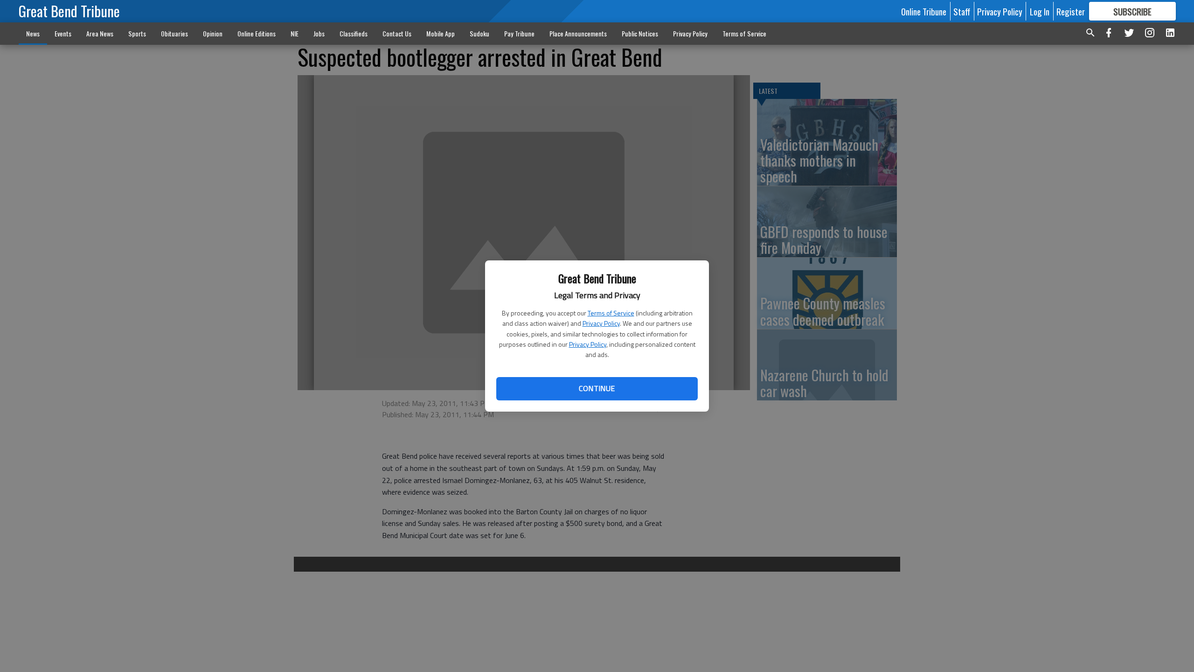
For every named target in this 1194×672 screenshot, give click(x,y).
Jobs (319, 33)
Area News (99, 33)
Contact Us (396, 33)
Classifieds (354, 33)
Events (63, 33)
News (33, 33)
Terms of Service (611, 313)
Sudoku (479, 33)
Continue (597, 388)
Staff (961, 11)
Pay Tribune (519, 33)
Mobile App (440, 33)
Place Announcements (578, 33)
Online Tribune (923, 11)
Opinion (212, 33)
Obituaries (174, 33)
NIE (294, 33)
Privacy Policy (601, 323)
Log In (1039, 11)
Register (1070, 11)
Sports (137, 33)
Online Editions (256, 33)
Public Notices (640, 33)
